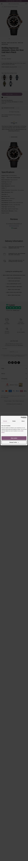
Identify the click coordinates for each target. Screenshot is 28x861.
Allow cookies (14, 438)
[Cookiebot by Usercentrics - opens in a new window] (21, 417)
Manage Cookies (13, 442)
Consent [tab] (5, 421)
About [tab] (23, 421)
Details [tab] (14, 421)
